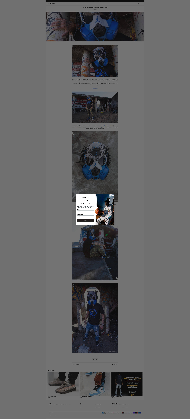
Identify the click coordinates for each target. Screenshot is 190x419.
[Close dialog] (113, 195)
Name (78, 209)
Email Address (80, 214)
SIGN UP (85, 220)
